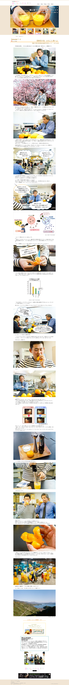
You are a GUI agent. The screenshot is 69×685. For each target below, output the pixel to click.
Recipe (45, 4)
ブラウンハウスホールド (15, 680)
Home (38, 4)
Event (49, 4)
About (42, 4)
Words (52, 4)
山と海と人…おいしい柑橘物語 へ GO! (34, 619)
